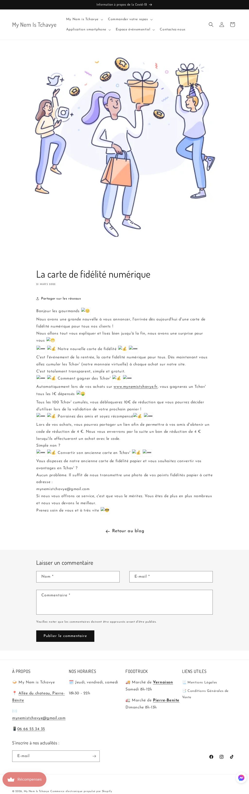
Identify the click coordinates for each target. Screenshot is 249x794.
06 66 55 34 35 (31, 729)
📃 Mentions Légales (199, 682)
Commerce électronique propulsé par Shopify (81, 791)
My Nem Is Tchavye (36, 791)
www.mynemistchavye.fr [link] (136, 387)
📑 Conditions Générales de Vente (205, 694)
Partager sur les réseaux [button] (61, 298)
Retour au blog (128, 531)
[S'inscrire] (94, 756)
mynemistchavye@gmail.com (38, 718)
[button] (84, 19)
